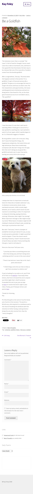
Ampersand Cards (9, 435)
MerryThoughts (11, 328)
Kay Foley (7, 4)
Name (6, 384)
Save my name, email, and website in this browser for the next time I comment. (16, 410)
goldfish (13, 330)
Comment (7, 360)
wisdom (28, 330)
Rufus (18, 330)
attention (7, 330)
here (5, 284)
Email (6, 392)
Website (6, 400)
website (14, 275)
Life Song (7, 336)
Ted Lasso (23, 330)
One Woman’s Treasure (24, 337)
